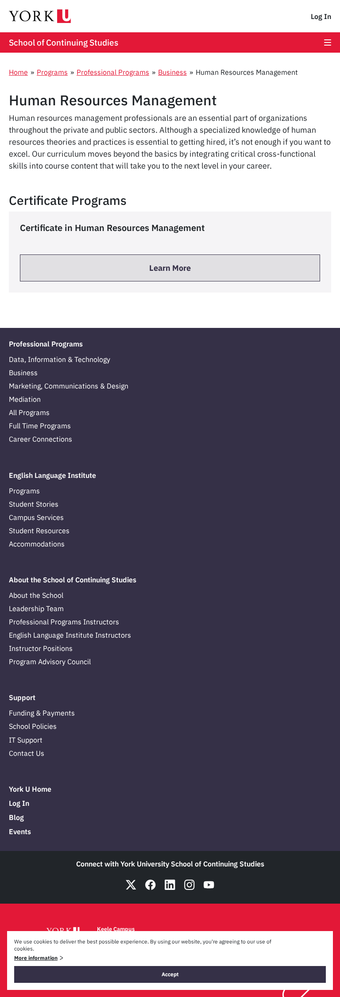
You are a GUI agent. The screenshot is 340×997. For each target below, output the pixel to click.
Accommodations (37, 543)
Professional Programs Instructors (64, 621)
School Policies (33, 726)
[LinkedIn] (170, 885)
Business (172, 72)
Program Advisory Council (50, 661)
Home (18, 72)
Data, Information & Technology (59, 359)
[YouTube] (209, 885)
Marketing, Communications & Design (68, 385)
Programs (52, 72)
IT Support (25, 739)
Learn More (170, 268)
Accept (170, 974)
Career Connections (40, 439)
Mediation (25, 399)
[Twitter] (131, 885)
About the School (36, 595)
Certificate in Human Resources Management (112, 228)
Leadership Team (36, 608)
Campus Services (36, 517)
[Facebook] (150, 885)
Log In (321, 16)
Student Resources (39, 530)
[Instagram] (189, 885)
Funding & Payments (42, 712)
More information (36, 958)
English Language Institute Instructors (70, 635)
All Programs (29, 412)
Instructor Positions (41, 648)
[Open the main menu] (327, 42)
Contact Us (26, 753)
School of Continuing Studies (63, 42)
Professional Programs (113, 72)
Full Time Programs (40, 425)
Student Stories (33, 504)
